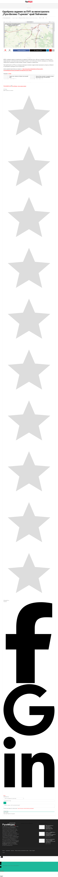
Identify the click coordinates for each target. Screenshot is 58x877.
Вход (4, 795)
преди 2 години (12, 78)
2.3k (42, 78)
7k (15, 78)
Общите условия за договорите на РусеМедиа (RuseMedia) (10, 843)
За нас (3, 850)
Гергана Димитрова (6, 17)
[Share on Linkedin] (47, 50)
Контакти (12, 850)
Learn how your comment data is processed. (26, 808)
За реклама (8, 850)
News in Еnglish (32, 850)
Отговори (2, 871)
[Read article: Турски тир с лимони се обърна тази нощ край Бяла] (6, 77)
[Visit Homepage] (29, 2)
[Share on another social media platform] (53, 50)
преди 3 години (15, 17)
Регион (24, 17)
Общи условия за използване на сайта (21, 850)
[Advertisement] (29, 5)
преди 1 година (38, 78)
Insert (1, 876)
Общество (21, 17)
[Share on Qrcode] (50, 50)
